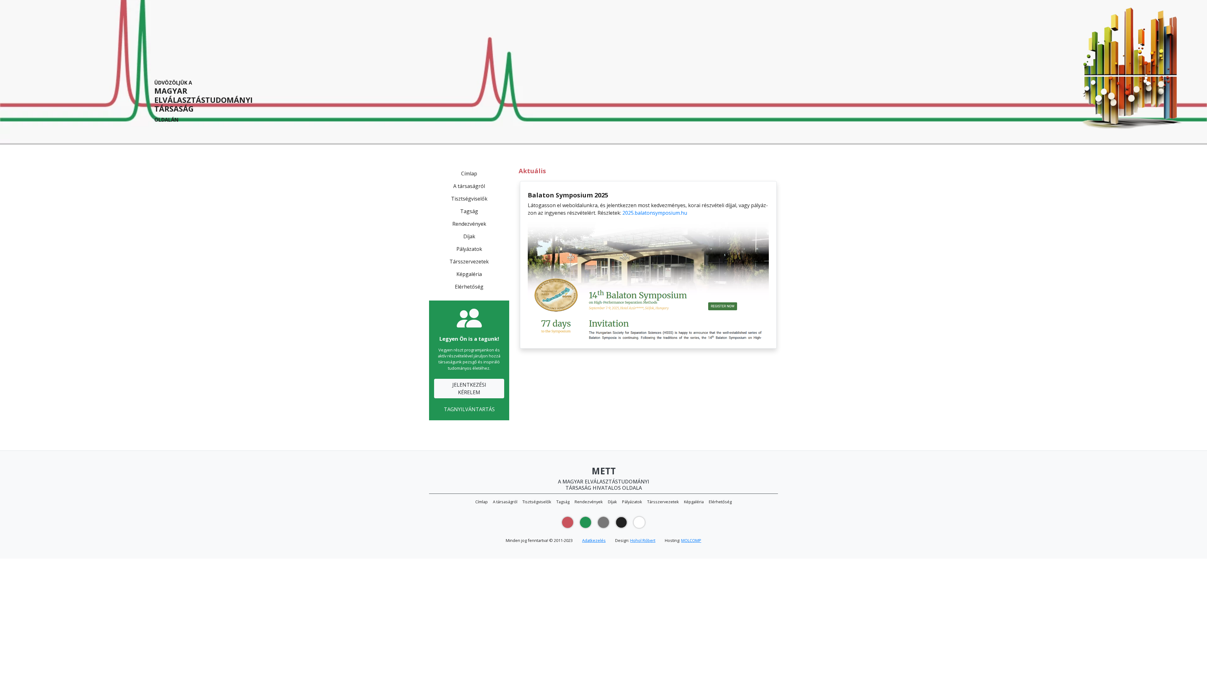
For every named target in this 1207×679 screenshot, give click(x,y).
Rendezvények (469, 223)
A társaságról (469, 186)
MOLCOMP (691, 540)
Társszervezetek (469, 261)
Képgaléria (469, 274)
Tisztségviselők (469, 198)
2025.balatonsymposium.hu (654, 212)
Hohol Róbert (642, 540)
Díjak (469, 236)
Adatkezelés (594, 540)
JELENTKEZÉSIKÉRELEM (469, 388)
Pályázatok (469, 249)
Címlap (469, 173)
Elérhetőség (469, 286)
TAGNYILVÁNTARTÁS (469, 409)
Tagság (469, 211)
